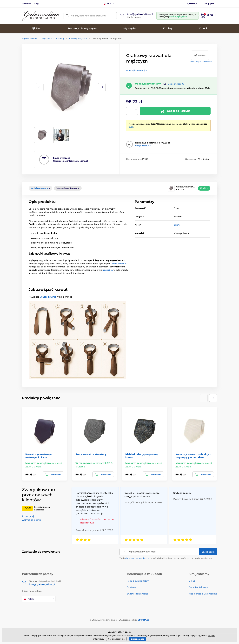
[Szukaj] (67, 15)
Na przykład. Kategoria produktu (88, 15)
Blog (36, 3)
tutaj (131, 127)
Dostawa (26, 3)
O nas (192, 581)
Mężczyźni (47, 38)
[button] (102, 87)
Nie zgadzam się (116, 639)
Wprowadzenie (29, 38)
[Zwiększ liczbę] (136, 109)
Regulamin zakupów (138, 581)
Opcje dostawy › (143, 145)
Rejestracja (191, 3)
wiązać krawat (48, 296)
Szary (177, 224)
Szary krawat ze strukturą (90, 454)
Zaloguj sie (208, 3)
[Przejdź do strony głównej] (40, 16)
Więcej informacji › (136, 70)
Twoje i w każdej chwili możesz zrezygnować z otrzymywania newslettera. (166, 558)
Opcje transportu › (177, 84)
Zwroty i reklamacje (137, 593)
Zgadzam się (137, 639)
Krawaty (60, 38)
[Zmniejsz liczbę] (136, 113)
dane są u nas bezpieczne (137, 558)
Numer (130, 111)
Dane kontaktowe (198, 587)
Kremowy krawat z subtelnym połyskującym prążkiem (193, 456)
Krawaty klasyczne (78, 38)
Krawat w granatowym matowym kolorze (39, 456)
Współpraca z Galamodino (203, 593)
